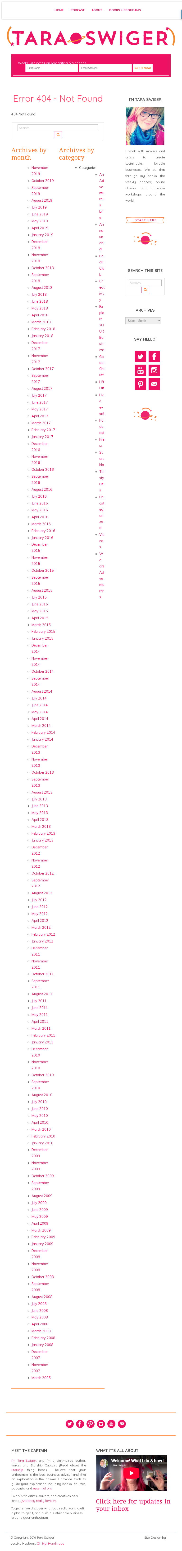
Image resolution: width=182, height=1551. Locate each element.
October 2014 (43, 671)
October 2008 (43, 1277)
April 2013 (40, 820)
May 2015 (40, 611)
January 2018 (42, 336)
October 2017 (43, 369)
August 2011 (42, 994)
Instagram (154, 370)
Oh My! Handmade (50, 1543)
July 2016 (39, 496)
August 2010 (42, 1095)
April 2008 (40, 1324)
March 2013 (41, 826)
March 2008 (41, 1331)
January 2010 (42, 1143)
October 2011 (43, 974)
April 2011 (40, 1021)
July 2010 (39, 1102)
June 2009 (40, 1210)
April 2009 (40, 1223)
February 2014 (43, 732)
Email (154, 384)
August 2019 (42, 200)
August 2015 (42, 590)
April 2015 (40, 618)
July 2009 (39, 1203)
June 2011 (40, 1008)
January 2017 (42, 437)
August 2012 (42, 893)
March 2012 (41, 927)
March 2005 (41, 1378)
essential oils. (42, 1488)
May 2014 (40, 712)
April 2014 (40, 719)
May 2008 (40, 1317)
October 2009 (43, 1176)
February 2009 (43, 1237)
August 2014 (42, 691)
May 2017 (40, 409)
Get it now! (143, 68)
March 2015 (41, 625)
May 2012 (40, 914)
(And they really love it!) (38, 1501)
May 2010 (40, 1115)
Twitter (140, 356)
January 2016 (42, 538)
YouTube (140, 370)
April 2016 (40, 517)
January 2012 (42, 941)
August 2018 (42, 287)
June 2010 (40, 1109)
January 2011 (42, 1042)
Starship (101, 458)
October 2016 (43, 469)
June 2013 (40, 806)
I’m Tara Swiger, (24, 1460)
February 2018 (43, 329)
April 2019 (40, 228)
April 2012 (40, 920)
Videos (102, 541)
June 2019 (40, 214)
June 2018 (40, 301)
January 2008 (42, 1345)
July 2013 (39, 799)
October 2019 (43, 181)
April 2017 (40, 416)
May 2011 (40, 1015)
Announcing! (101, 236)
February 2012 (43, 934)
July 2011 (39, 1001)
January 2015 (42, 638)
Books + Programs (125, 10)
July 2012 (39, 900)
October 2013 (43, 772)
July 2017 (39, 395)
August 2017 (42, 388)
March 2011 (41, 1028)
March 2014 (41, 725)
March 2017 (41, 423)
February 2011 (43, 1035)
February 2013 (43, 833)
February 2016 (43, 531)
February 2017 (43, 430)
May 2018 (40, 308)
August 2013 (42, 792)
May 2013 (40, 813)
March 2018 (41, 322)
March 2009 (41, 1230)
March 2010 (41, 1129)
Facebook (154, 356)
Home (59, 10)
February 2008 (43, 1338)
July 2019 (39, 207)
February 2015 (43, 631)
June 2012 (40, 907)
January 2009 (42, 1244)
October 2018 (43, 268)
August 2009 (42, 1196)
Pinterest (140, 384)
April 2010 (40, 1122)
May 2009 (40, 1216)
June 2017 (40, 402)
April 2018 (40, 315)
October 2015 (43, 570)
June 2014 (40, 705)
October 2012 (43, 873)
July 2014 (39, 698)
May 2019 (40, 221)
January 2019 (42, 235)
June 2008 (40, 1310)
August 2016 (42, 489)
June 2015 (40, 604)
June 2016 (40, 503)
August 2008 (42, 1297)
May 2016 (40, 510)
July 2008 (39, 1304)
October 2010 (43, 1075)
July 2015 (39, 597)
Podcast (78, 10)
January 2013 (42, 840)
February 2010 (43, 1136)
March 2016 (41, 524)
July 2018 (39, 294)
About (97, 10)
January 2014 (42, 739)
